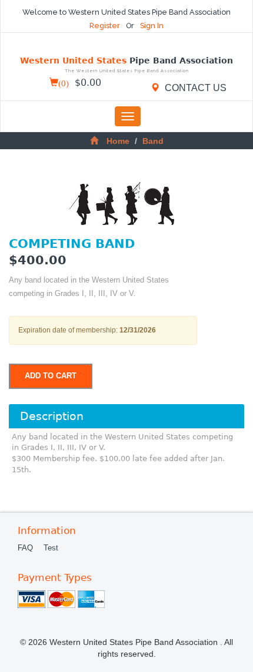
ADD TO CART (50, 376)
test (51, 548)
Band (153, 141)
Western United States (126, 64)
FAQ (25, 548)
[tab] (126, 416)
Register (105, 25)
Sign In (152, 25)
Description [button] (52, 416)
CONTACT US (194, 87)
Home (117, 141)
